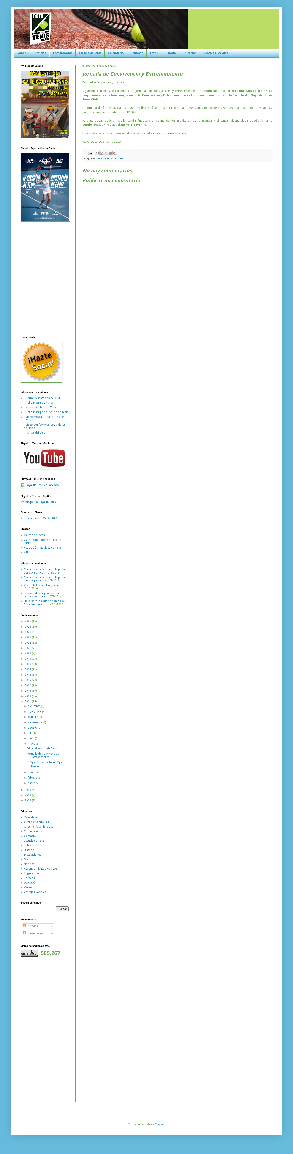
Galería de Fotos (34, 535)
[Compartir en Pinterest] (114, 153)
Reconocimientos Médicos (40, 868)
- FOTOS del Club (34, 432)
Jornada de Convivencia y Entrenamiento (43, 755)
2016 (28, 674)
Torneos (22, 53)
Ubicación (190, 53)
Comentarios (34, 933)
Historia (170, 53)
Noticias (40, 53)
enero (32, 783)
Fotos (154, 53)
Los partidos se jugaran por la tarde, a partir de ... (43, 595)
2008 (28, 800)
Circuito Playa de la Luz (38, 826)
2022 (28, 642)
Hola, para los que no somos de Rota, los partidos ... (44, 602)
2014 (28, 685)
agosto (33, 727)
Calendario (116, 53)
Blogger (160, 1124)
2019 (28, 658)
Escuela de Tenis (90, 53)
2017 (28, 669)
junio (31, 738)
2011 (28, 701)
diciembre (34, 706)
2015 (28, 680)
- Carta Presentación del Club (42, 398)
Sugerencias (31, 873)
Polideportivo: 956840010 (40, 518)
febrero (33, 777)
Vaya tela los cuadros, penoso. (43, 585)
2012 (28, 696)
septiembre (35, 722)
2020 (28, 653)
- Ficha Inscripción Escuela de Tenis (46, 412)
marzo (32, 772)
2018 (28, 664)
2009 (28, 795)
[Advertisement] (34, 1032)
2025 (28, 626)
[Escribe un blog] (101, 153)
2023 (28, 637)
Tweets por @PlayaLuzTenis (38, 502)
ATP (26, 552)
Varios (28, 887)
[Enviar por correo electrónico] (97, 153)
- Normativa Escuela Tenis (40, 407)
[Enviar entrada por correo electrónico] (90, 153)
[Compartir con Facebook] (110, 153)
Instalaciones (32, 854)
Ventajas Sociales (215, 53)
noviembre (35, 711)
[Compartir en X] (106, 153)
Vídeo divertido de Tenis (42, 748)
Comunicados (62, 53)
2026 (28, 621)
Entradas (32, 926)
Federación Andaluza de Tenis (42, 547)
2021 (28, 648)
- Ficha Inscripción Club (39, 402)
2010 (28, 790)
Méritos (29, 859)
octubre (33, 717)
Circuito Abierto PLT (36, 822)
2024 (28, 632)
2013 (28, 690)
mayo (32, 743)
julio (31, 733)
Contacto (136, 53)
